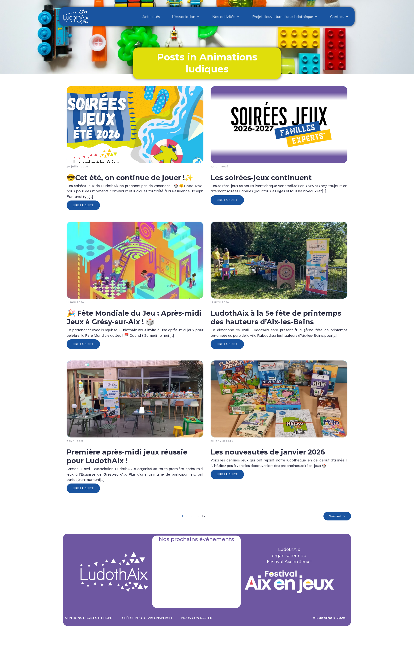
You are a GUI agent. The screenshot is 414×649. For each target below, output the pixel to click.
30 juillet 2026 (77, 166)
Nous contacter (196, 618)
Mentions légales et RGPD (89, 618)
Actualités (151, 16)
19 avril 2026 (220, 302)
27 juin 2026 (219, 166)
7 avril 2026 (75, 440)
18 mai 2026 (75, 302)
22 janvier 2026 (222, 440)
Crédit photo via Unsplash (147, 618)
